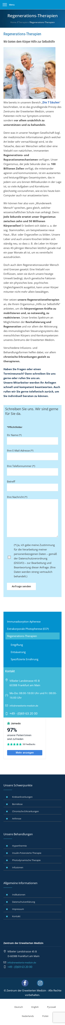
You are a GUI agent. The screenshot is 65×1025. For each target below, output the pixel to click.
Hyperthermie (19, 845)
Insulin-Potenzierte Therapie (26, 852)
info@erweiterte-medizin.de (24, 705)
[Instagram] (40, 983)
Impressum (18, 909)
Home (13, 22)
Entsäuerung (18, 652)
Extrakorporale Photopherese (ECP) (28, 628)
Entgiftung (17, 644)
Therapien (23, 22)
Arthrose (16, 818)
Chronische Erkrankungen (25, 811)
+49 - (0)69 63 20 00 (19, 967)
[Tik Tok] (32, 983)
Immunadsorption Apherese (24, 621)
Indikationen (18, 894)
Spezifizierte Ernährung (24, 659)
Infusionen (17, 867)
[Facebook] (24, 983)
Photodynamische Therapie (26, 860)
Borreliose (17, 804)
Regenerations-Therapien (22, 636)
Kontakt (16, 916)
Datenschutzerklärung (23, 901)
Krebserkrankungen (22, 796)
